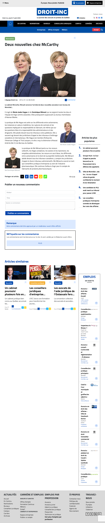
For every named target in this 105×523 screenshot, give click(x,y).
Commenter (43, 309)
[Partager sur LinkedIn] (31, 176)
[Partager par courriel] (36, 176)
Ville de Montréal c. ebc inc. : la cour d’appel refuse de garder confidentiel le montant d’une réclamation (91, 177)
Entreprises (41, 29)
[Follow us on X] (94, 18)
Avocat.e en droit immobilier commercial (85, 435)
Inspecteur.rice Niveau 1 (86, 326)
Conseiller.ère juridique (86, 475)
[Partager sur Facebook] (27, 176)
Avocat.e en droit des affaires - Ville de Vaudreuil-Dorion (85, 412)
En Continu (21, 23)
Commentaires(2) (16, 309)
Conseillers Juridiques (62, 23)
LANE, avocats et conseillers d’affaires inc (84, 302)
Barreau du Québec (83, 338)
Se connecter (80, 3)
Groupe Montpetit (83, 319)
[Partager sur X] (22, 176)
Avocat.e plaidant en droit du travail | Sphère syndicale (85, 456)
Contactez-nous (74, 498)
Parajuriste (48, 512)
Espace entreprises (96, 3)
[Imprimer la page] (40, 176)
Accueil (6, 498)
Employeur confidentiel (84, 425)
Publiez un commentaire (18, 213)
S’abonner (89, 509)
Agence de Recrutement (74, 509)
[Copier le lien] (45, 176)
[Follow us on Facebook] (99, 18)
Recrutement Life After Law (84, 362)
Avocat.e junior (50, 504)
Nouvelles (9, 283)
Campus (78, 23)
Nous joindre (52, 3)
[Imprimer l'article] (25, 307)
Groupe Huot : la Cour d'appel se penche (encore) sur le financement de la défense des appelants (91, 161)
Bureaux (47, 23)
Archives (99, 23)
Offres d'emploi (53, 29)
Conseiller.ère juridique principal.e (86, 370)
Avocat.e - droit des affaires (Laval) (84, 292)
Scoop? (96, 29)
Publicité (61, 3)
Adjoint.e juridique (51, 507)
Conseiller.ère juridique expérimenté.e (86, 311)
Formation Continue (27, 504)
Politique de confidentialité (74, 502)
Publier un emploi (26, 517)
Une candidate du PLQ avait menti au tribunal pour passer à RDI (91, 190)
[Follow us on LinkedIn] (102, 18)
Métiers (64, 29)
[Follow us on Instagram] (97, 18)
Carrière (88, 23)
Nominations (34, 23)
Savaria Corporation (84, 481)
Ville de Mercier (85, 401)
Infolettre (82, 18)
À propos (44, 3)
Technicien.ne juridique (53, 514)
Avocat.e (48, 502)
